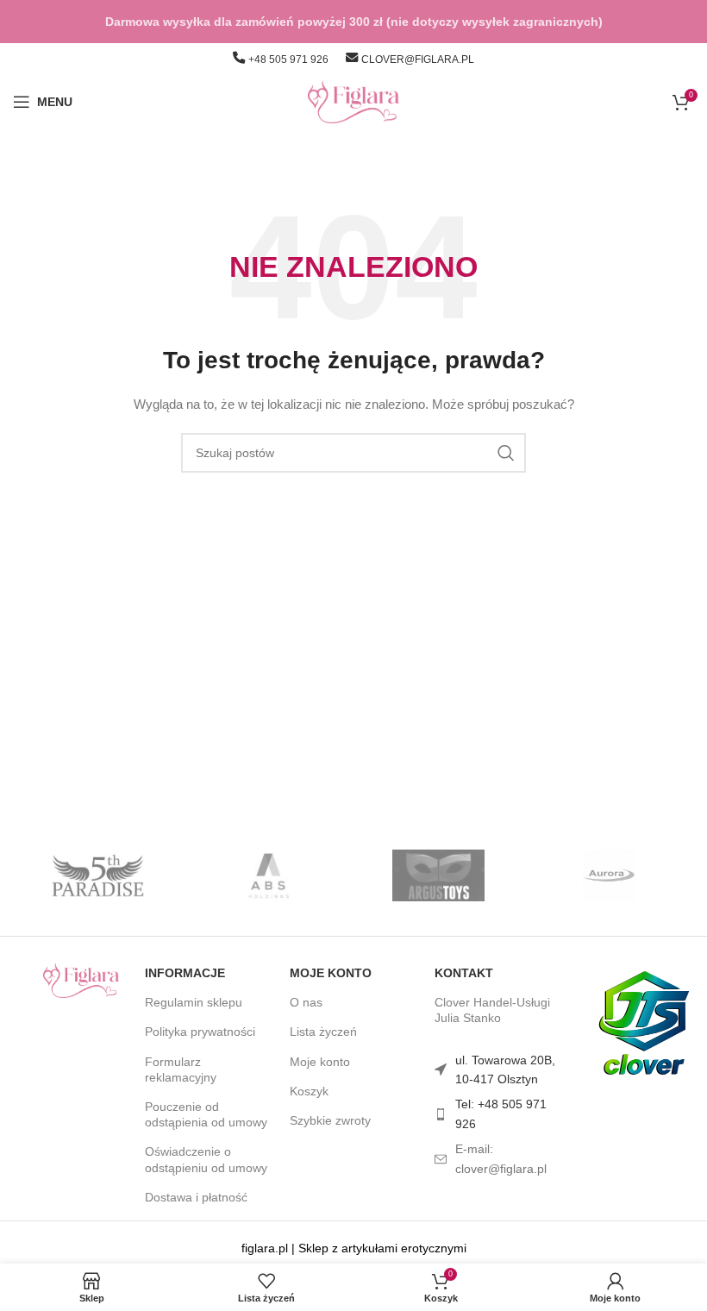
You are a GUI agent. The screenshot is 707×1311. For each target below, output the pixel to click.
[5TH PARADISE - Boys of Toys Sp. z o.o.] (98, 875)
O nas (306, 1002)
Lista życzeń (323, 1031)
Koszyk (309, 1091)
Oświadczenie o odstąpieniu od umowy (206, 1159)
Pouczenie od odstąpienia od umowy (206, 1114)
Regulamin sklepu (193, 1002)
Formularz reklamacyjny (180, 1069)
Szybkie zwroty (330, 1120)
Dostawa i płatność (196, 1197)
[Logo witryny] (354, 101)
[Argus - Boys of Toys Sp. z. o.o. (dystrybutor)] (438, 875)
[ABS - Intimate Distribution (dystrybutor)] (269, 875)
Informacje (185, 973)
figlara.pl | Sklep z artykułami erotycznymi (353, 1248)
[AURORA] (608, 875)
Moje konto (331, 973)
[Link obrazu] (81, 979)
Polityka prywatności (200, 1031)
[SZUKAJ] (506, 453)
